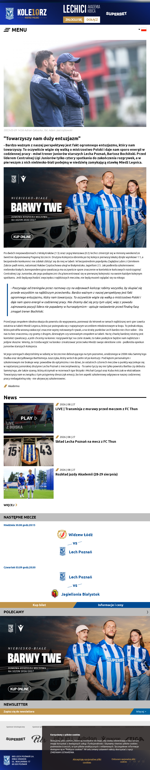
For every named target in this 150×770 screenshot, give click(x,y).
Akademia (13, 386)
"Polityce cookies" (74, 749)
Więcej (9, 505)
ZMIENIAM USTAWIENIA (62, 752)
